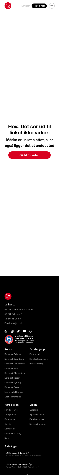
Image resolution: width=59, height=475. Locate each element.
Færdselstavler (36, 419)
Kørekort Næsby (12, 377)
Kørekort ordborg (38, 424)
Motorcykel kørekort (15, 392)
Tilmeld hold (39, 5)
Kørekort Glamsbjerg (15, 373)
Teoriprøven (10, 414)
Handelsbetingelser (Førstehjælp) (38, 361)
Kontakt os (10, 428)
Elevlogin (25, 5)
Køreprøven (10, 419)
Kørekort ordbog (13, 433)
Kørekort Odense (13, 354)
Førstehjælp (35, 354)
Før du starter (11, 409)
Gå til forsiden (29, 155)
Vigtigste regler (36, 414)
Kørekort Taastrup (13, 387)
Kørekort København (15, 363)
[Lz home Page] (8, 5)
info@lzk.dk (17, 323)
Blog (7, 438)
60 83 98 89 (14, 318)
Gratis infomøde (13, 396)
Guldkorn (33, 409)
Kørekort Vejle (11, 368)
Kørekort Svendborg (15, 359)
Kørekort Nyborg (13, 382)
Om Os (8, 424)
